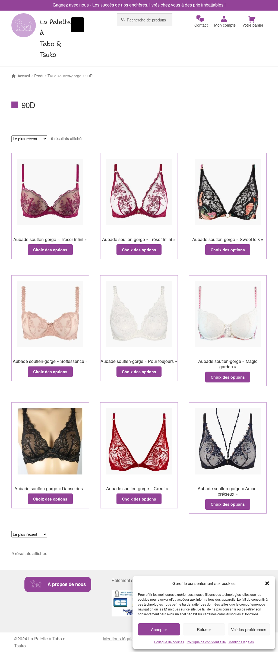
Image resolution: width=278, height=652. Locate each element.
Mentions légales (241, 642)
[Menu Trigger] (77, 24)
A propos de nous (67, 584)
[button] (267, 583)
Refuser (204, 629)
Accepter (159, 629)
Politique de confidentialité (206, 642)
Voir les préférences (248, 629)
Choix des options (50, 249)
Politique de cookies (169, 642)
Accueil (24, 75)
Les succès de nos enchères (119, 5)
